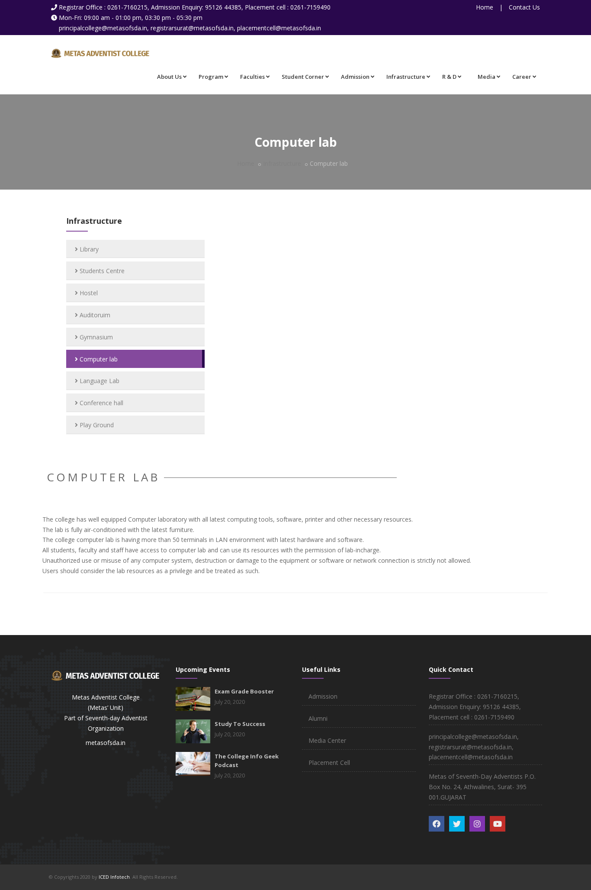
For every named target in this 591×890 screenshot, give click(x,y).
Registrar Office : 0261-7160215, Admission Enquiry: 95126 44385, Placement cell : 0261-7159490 (195, 7)
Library (88, 249)
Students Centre (101, 271)
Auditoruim (94, 315)
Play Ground (96, 425)
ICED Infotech (114, 877)
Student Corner (303, 77)
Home (484, 7)
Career (521, 77)
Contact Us (524, 7)
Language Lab (98, 381)
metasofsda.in (105, 742)
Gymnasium (95, 337)
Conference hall (100, 403)
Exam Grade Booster (244, 691)
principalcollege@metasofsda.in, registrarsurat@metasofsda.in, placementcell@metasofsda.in (190, 28)
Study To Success (240, 724)
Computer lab (98, 359)
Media (486, 77)
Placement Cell (329, 762)
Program (211, 77)
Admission (355, 77)
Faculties (252, 77)
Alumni (318, 718)
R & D (449, 77)
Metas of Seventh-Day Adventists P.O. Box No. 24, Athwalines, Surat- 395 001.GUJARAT (482, 786)
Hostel (88, 293)
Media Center (327, 740)
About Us (169, 77)
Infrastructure (405, 77)
